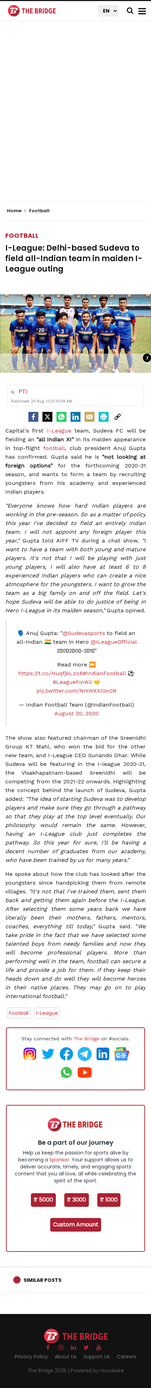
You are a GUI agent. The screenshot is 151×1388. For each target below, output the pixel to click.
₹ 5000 (43, 1200)
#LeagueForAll (72, 682)
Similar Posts (42, 1280)
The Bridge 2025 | (49, 1370)
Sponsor (59, 1159)
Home (14, 211)
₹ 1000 (109, 1200)
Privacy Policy (31, 1356)
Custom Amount (75, 1224)
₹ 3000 (76, 1200)
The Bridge (86, 1038)
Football (22, 235)
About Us (66, 1356)
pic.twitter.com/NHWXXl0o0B (76, 690)
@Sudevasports (84, 633)
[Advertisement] (75, 117)
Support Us (97, 1356)
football (54, 448)
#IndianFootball (104, 673)
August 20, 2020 (76, 713)
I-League (59, 430)
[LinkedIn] (75, 417)
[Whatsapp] (61, 417)
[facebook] (33, 417)
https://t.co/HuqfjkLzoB (50, 673)
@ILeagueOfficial (114, 641)
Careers (126, 1356)
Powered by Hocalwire (97, 1370)
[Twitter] (47, 417)
